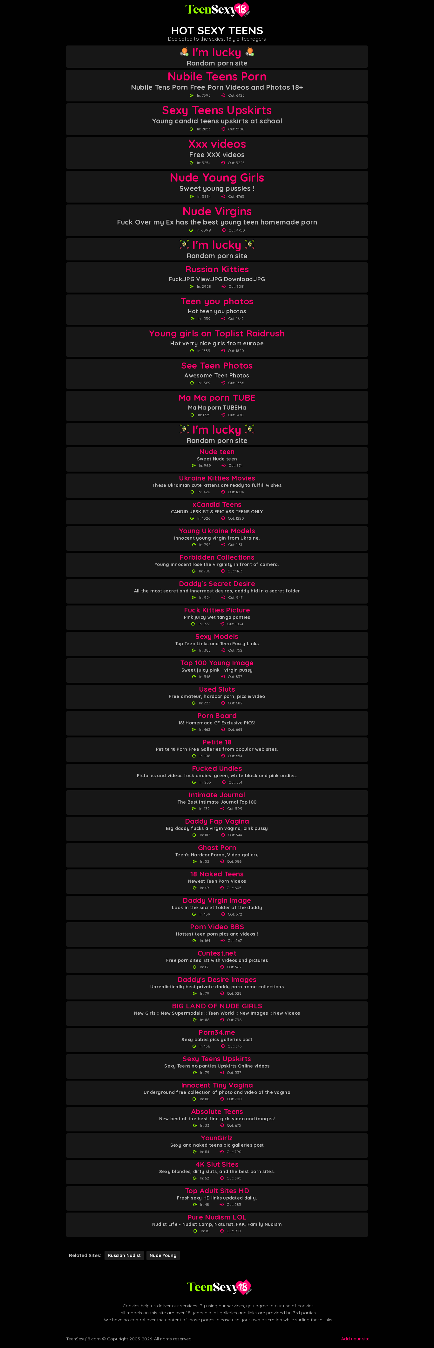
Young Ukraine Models (217, 531)
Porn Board (217, 715)
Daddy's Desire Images (217, 979)
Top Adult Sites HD (217, 1190)
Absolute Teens (217, 1111)
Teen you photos (216, 301)
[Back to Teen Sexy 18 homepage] (218, 1287)
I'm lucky (217, 52)
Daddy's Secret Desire (217, 583)
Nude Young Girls (217, 177)
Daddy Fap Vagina (217, 821)
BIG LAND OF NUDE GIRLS (217, 1006)
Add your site (355, 1339)
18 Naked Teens (217, 874)
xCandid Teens (217, 504)
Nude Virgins (217, 211)
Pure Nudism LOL (217, 1217)
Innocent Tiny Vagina (217, 1085)
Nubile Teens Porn (217, 76)
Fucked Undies (217, 768)
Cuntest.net (217, 953)
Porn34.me (217, 1032)
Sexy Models (216, 636)
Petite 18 (217, 742)
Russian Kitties (217, 268)
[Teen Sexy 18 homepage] (217, 9)
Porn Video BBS (217, 927)
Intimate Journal (217, 795)
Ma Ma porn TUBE (217, 397)
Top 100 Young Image (217, 663)
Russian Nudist (124, 1255)
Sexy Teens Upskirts (217, 110)
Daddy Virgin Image (217, 900)
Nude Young (163, 1255)
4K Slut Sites (217, 1164)
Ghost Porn (217, 847)
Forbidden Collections (217, 557)
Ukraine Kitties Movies (217, 478)
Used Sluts (217, 689)
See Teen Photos (217, 365)
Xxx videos (217, 143)
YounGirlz (217, 1138)
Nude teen (217, 451)
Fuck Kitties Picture (217, 610)
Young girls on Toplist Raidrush (217, 333)
